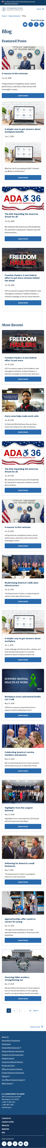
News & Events (14, 16)
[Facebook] (36, 24)
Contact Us (6, 1118)
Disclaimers (6, 1044)
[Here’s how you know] (23, 2)
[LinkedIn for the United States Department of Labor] (26, 1143)
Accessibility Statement (11, 1040)
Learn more (15, 96)
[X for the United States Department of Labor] (9, 1143)
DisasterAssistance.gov (10, 1048)
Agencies (5, 1129)
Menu (39, 9)
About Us (5, 1037)
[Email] (25, 24)
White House (7, 1083)
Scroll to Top (35, 1026)
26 (30, 1010)
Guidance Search (8, 1058)
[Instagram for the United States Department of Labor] (15, 1143)
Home (4, 16)
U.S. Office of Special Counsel (12, 1080)
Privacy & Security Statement (13, 1073)
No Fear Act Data (8, 1065)
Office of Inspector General (12, 1069)
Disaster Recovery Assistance (13, 1051)
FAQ (3, 1132)
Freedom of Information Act (12, 1055)
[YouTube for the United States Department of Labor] (20, 1143)
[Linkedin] (42, 24)
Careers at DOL (8, 1122)
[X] (30, 24)
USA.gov (5, 1076)
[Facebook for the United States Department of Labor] (4, 1143)
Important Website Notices (12, 1062)
